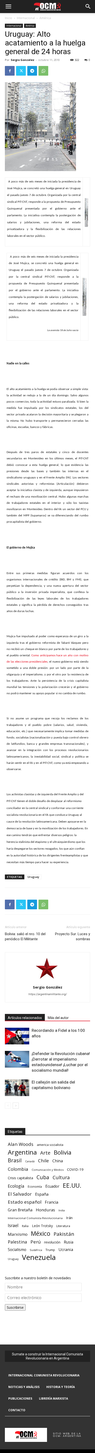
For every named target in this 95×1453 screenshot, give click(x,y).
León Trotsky (42, 1225)
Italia (25, 1226)
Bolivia (62, 1152)
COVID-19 (75, 1169)
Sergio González (22, 60)
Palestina (17, 1241)
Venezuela (39, 1257)
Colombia (18, 1168)
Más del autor (58, 1018)
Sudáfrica (36, 1250)
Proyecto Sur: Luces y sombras (72, 936)
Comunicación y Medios (48, 1169)
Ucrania (65, 1249)
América (45, 18)
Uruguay (33, 877)
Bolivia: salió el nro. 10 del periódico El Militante (25, 936)
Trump (50, 1250)
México (40, 1233)
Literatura (63, 1226)
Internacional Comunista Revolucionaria (35, 1218)
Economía (35, 1186)
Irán (69, 1217)
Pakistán (64, 1233)
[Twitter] (21, 71)
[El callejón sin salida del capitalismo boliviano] (17, 1087)
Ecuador (52, 1186)
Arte (45, 1152)
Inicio (8, 18)
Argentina (22, 1152)
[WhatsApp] (43, 71)
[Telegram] (32, 71)
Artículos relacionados (25, 1018)
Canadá (30, 1161)
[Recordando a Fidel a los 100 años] (17, 1036)
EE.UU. (72, 1185)
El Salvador (20, 1194)
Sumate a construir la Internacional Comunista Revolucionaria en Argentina (47, 1356)
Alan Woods (20, 1144)
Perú (35, 1241)
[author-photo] (47, 980)
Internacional (26, 18)
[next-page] (16, 1106)
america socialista (50, 1144)
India (61, 1210)
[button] (8, 6)
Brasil (15, 1160)
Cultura (61, 1177)
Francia (51, 1202)
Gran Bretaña (20, 1210)
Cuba (43, 1177)
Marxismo (18, 1234)
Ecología (16, 1186)
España (41, 1194)
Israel (13, 1225)
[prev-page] (8, 1106)
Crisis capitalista (20, 1178)
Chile (43, 1160)
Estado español (24, 1201)
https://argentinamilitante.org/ (47, 994)
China (57, 1161)
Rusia (68, 1242)
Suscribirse (15, 1307)
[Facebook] (10, 71)
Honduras (45, 1209)
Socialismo (17, 1249)
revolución (52, 1242)
